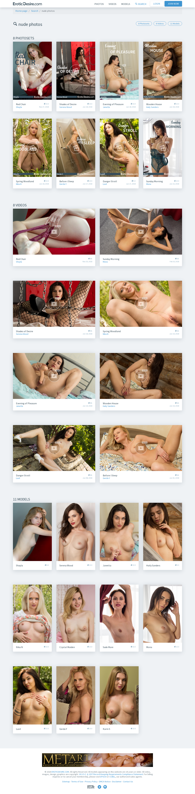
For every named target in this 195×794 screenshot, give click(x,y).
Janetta (106, 107)
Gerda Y (63, 184)
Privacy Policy (91, 781)
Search (141, 3)
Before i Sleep (66, 181)
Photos (99, 3)
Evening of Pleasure (113, 104)
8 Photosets (143, 23)
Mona (148, 184)
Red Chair (21, 104)
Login (156, 3)
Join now (173, 3)
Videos (112, 3)
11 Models (175, 23)
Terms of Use (77, 781)
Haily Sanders (152, 107)
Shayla (19, 107)
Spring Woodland (25, 181)
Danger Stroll (110, 181)
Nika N (18, 184)
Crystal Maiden (67, 647)
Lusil (105, 184)
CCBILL (112, 776)
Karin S (106, 728)
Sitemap (66, 781)
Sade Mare (108, 647)
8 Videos (160, 23)
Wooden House (154, 104)
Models (125, 3)
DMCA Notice (105, 781)
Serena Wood (65, 107)
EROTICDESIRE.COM (60, 771)
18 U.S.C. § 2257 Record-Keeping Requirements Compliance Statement (111, 774)
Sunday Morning (154, 181)
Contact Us (128, 781)
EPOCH (103, 776)
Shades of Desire (67, 104)
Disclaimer (117, 781)
